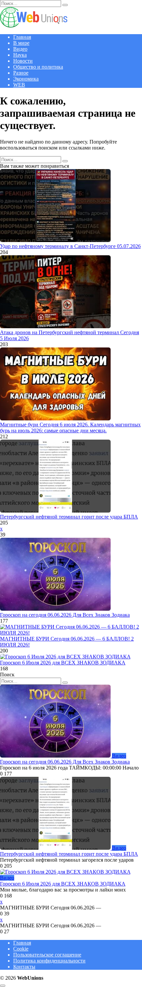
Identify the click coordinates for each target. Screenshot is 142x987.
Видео (20, 49)
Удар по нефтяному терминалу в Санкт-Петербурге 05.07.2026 (70, 246)
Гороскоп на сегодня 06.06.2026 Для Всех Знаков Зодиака (65, 615)
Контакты (24, 966)
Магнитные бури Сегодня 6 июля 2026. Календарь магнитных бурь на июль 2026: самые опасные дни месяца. (70, 427)
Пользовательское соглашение (47, 954)
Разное (20, 73)
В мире (21, 43)
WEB (19, 85)
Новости (23, 61)
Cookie (20, 949)
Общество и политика (38, 67)
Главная (22, 37)
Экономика (26, 79)
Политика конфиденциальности (49, 960)
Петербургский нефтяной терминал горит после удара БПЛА (69, 517)
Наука (20, 55)
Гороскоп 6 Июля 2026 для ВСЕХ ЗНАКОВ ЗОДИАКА (62, 662)
